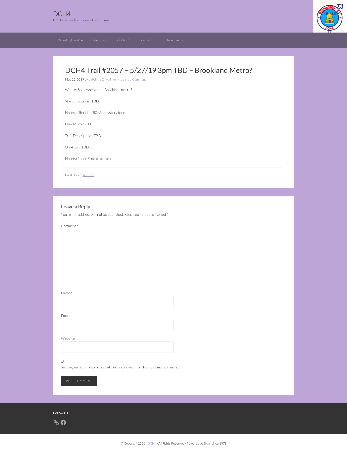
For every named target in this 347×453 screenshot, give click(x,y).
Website (68, 338)
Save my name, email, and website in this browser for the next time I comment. (120, 367)
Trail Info (88, 175)
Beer (207, 443)
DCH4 (62, 14)
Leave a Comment (133, 79)
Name (66, 293)
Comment (69, 226)
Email (66, 315)
